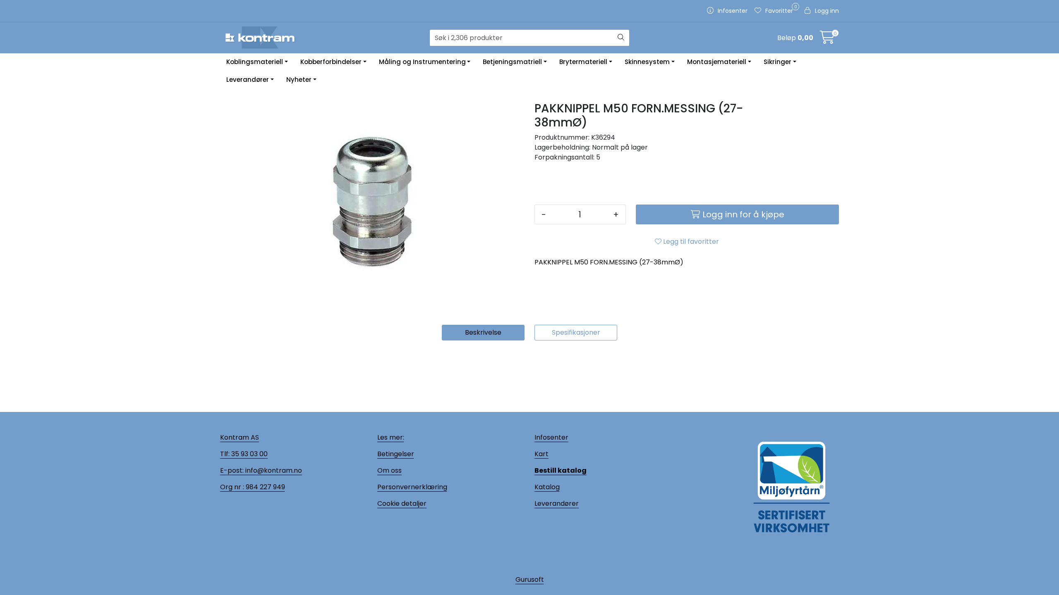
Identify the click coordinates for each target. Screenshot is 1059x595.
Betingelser (395, 454)
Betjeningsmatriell (512, 61)
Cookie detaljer (401, 503)
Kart (541, 454)
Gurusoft (529, 579)
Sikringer (777, 61)
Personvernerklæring (412, 487)
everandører (558, 503)
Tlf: (225, 454)
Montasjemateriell (716, 61)
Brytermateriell (583, 61)
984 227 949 (264, 487)
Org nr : (232, 487)
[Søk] (621, 38)
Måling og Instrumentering (422, 61)
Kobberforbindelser (331, 61)
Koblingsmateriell (254, 61)
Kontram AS (239, 437)
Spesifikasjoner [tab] (576, 332)
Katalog (547, 487)
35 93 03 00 (249, 454)
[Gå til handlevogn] (827, 40)
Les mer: (390, 437)
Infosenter (551, 437)
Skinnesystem (647, 61)
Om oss (389, 470)
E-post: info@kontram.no (261, 470)
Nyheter (298, 79)
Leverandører (247, 79)
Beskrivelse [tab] (483, 332)
